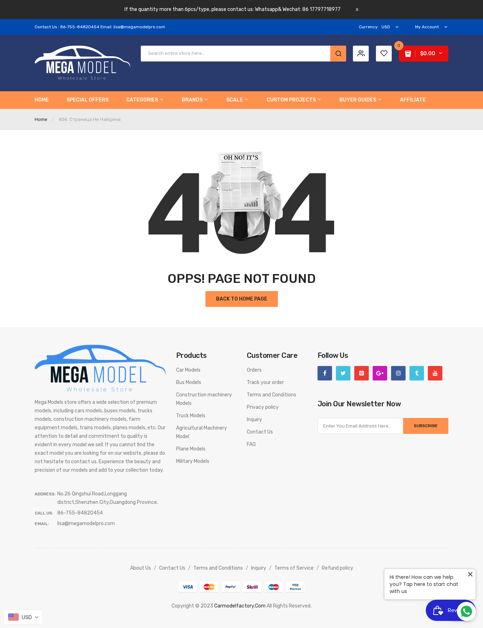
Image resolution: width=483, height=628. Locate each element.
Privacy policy (263, 407)
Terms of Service (294, 568)
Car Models (188, 370)
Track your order (265, 382)
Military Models (192, 461)
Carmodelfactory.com (240, 606)
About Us (140, 568)
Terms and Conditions (271, 395)
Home (41, 119)
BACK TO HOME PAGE (241, 299)
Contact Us (260, 432)
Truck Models (190, 416)
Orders (254, 370)
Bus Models (188, 382)
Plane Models (190, 449)
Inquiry (254, 420)
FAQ (251, 444)
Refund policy (337, 568)
